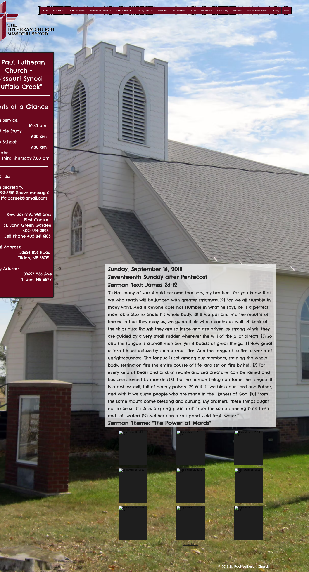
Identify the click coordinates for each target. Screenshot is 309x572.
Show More (190, 544)
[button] (133, 448)
